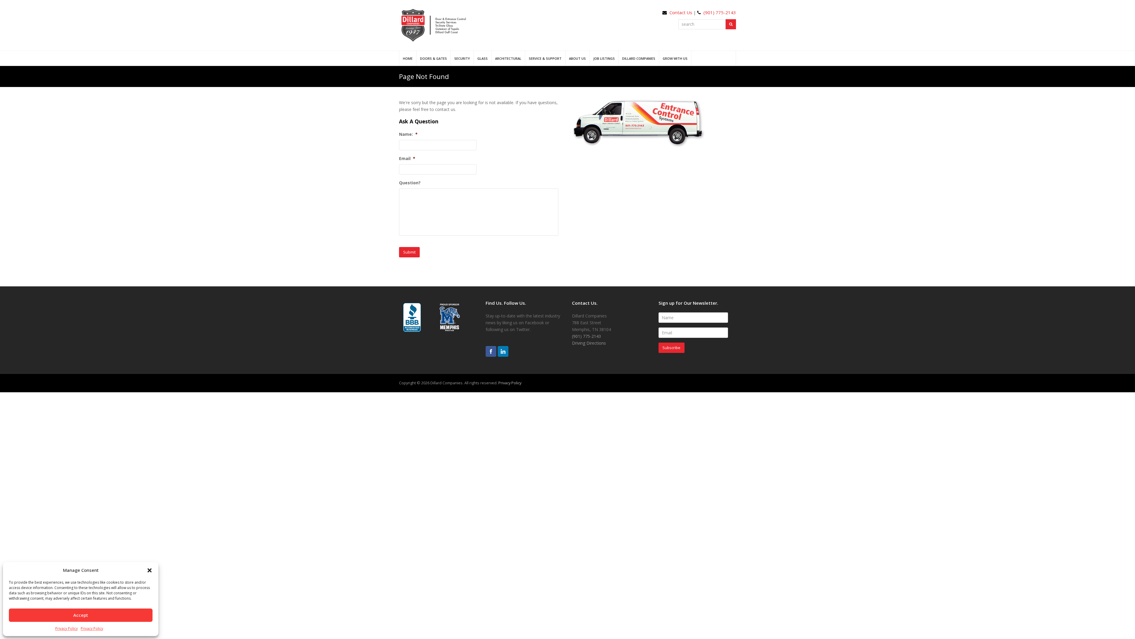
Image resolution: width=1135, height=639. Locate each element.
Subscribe (671, 347)
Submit (409, 252)
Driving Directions (589, 343)
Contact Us (680, 12)
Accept (80, 615)
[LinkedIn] (503, 351)
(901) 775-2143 (719, 12)
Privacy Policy (66, 628)
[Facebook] (491, 351)
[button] (150, 570)
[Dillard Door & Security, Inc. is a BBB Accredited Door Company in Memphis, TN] (412, 317)
